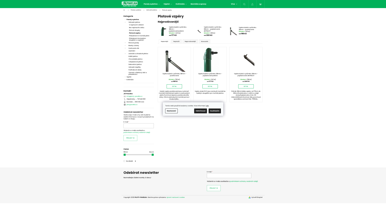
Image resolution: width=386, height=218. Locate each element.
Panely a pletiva (133, 19)
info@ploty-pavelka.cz (134, 96)
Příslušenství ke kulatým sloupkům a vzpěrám (137, 39)
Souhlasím (214, 111)
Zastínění (132, 51)
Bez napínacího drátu (136, 28)
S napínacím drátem (136, 25)
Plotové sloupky (134, 30)
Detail (174, 86)
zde (207, 106)
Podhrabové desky (135, 70)
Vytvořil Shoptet (257, 197)
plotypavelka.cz (132, 105)
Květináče (130, 80)
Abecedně (204, 41)
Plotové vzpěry (134, 33)
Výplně (129, 77)
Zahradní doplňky (135, 67)
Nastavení (171, 111)
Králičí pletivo (133, 56)
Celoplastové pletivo (136, 62)
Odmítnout (200, 111)
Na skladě (131, 161)
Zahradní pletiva (134, 22)
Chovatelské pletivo (135, 59)
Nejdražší (176, 41)
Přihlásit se (130, 138)
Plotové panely (134, 43)
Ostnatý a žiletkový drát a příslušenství (138, 73)
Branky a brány (134, 46)
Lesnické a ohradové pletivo (138, 54)
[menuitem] (152, 4)
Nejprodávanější (190, 41)
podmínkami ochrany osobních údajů (137, 132)
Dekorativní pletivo (135, 64)
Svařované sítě (134, 48)
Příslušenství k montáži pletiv (139, 36)
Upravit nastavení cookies (176, 197)
